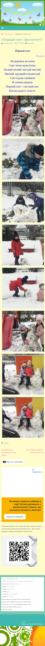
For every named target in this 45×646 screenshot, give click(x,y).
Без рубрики (8, 34)
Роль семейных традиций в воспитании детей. (35, 451)
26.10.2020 (20, 43)
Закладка (6, 443)
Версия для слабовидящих (14, 462)
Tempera (31, 624)
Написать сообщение (15, 517)
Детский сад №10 (8, 43)
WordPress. (39, 624)
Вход (23, 622)
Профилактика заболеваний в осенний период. (8, 452)
